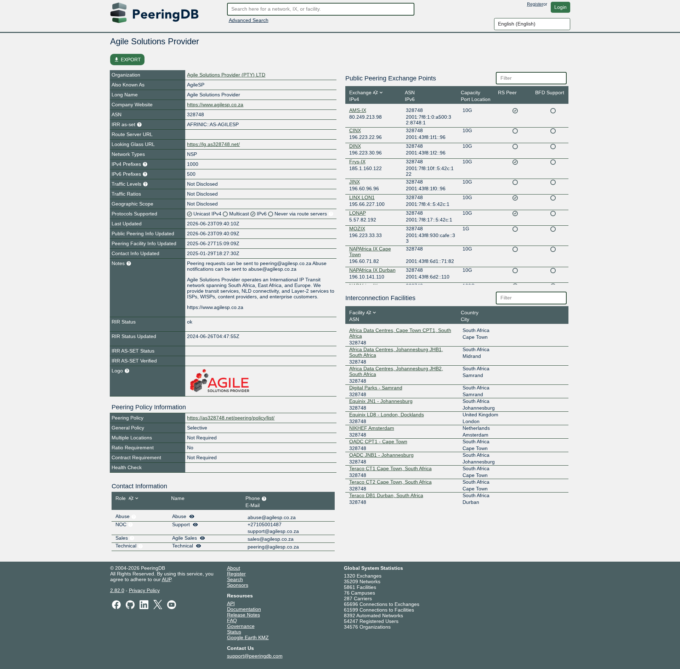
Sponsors (237, 585)
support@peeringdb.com (255, 656)
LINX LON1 (362, 197)
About (233, 568)
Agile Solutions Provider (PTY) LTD (226, 75)
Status (234, 632)
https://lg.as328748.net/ (213, 144)
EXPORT (127, 59)
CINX (355, 130)
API (231, 603)
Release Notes (243, 615)
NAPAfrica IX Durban (372, 270)
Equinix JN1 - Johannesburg (381, 401)
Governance (241, 626)
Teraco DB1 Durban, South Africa (386, 495)
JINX (354, 182)
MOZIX (357, 228)
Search (235, 579)
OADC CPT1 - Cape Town (378, 441)
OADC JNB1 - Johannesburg (381, 455)
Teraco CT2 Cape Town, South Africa (390, 482)
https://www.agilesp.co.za (215, 104)
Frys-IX (357, 161)
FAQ (232, 620)
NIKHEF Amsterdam (371, 428)
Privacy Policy (144, 590)
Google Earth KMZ (248, 637)
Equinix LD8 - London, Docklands (386, 414)
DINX (355, 146)
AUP (166, 579)
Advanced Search (248, 20)
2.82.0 (117, 590)
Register (535, 4)
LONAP (357, 213)
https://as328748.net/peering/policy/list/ (230, 418)
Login (560, 7)
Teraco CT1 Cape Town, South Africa (390, 468)
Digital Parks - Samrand (375, 387)
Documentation (244, 609)
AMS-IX (357, 110)
